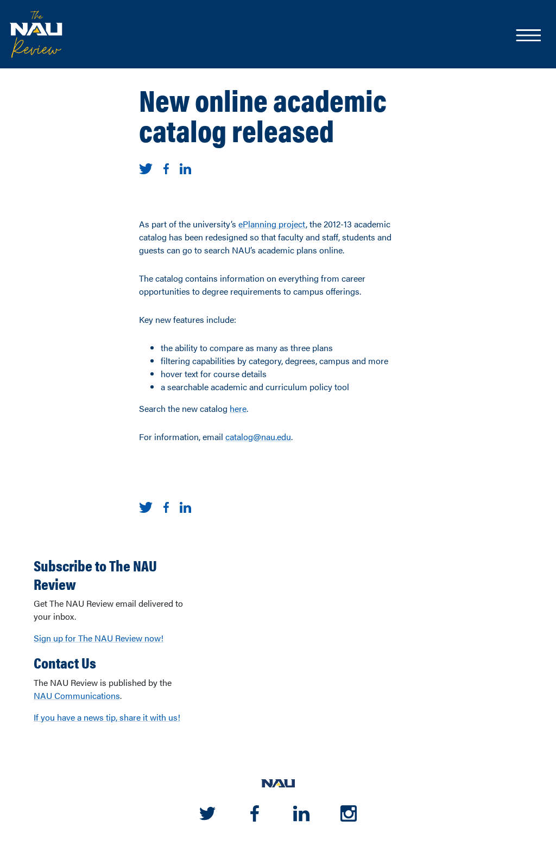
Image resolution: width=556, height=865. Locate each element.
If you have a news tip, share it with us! (107, 717)
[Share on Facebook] (166, 167)
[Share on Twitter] (146, 167)
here (238, 408)
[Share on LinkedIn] (185, 167)
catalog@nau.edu (258, 436)
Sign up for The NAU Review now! (98, 638)
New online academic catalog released (263, 114)
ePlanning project (272, 224)
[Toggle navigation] (527, 36)
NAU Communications (77, 695)
